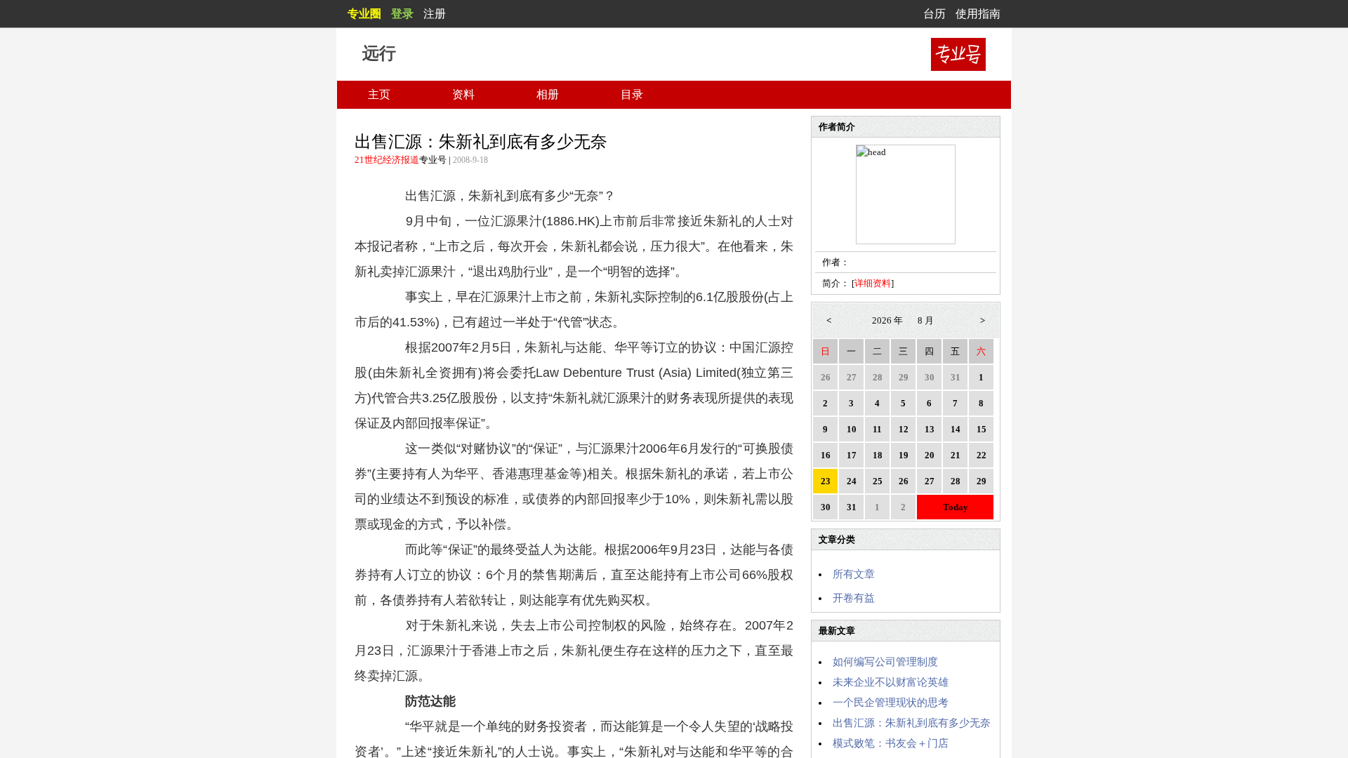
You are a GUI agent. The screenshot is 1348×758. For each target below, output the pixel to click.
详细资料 (872, 283)
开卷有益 (854, 598)
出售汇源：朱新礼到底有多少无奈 (912, 723)
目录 (632, 94)
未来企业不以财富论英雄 (891, 682)
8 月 (926, 320)
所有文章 (854, 574)
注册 (434, 14)
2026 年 (887, 320)
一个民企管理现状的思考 (891, 702)
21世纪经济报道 (387, 159)
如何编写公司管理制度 (885, 661)
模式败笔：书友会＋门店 (891, 743)
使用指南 (978, 14)
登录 (402, 14)
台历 (934, 14)
